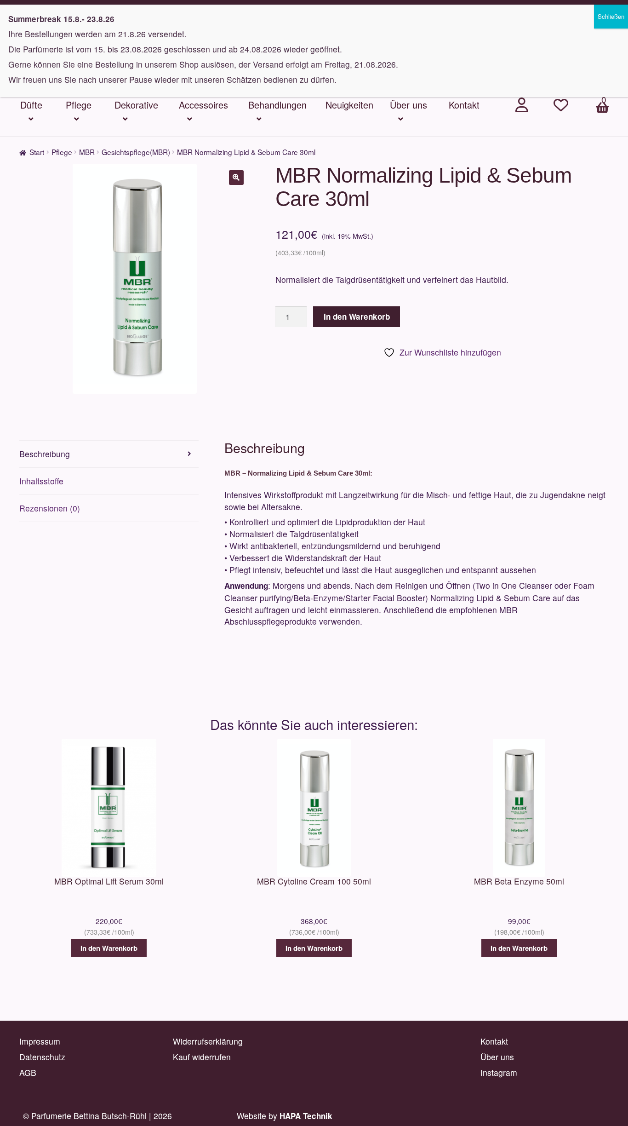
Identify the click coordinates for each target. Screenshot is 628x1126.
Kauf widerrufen (202, 1057)
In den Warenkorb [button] (108, 948)
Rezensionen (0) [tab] (49, 508)
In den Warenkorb (357, 316)
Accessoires (203, 104)
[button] (236, 177)
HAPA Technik (306, 1115)
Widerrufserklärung (208, 1041)
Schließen (611, 16)
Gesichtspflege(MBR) (136, 152)
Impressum (39, 1041)
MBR (87, 152)
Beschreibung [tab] (44, 454)
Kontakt (464, 104)
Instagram (498, 1072)
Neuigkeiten (349, 104)
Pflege (78, 104)
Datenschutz (42, 1057)
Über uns (408, 104)
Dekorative (136, 104)
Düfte (31, 104)
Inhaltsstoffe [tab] (41, 481)
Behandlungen (277, 104)
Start (36, 152)
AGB (27, 1072)
